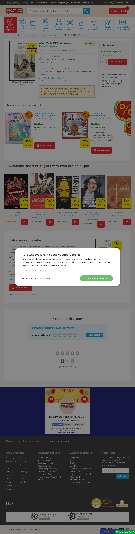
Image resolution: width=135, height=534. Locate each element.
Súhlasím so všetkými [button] (96, 278)
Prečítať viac (61, 265)
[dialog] (67, 267)
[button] (67, 270)
